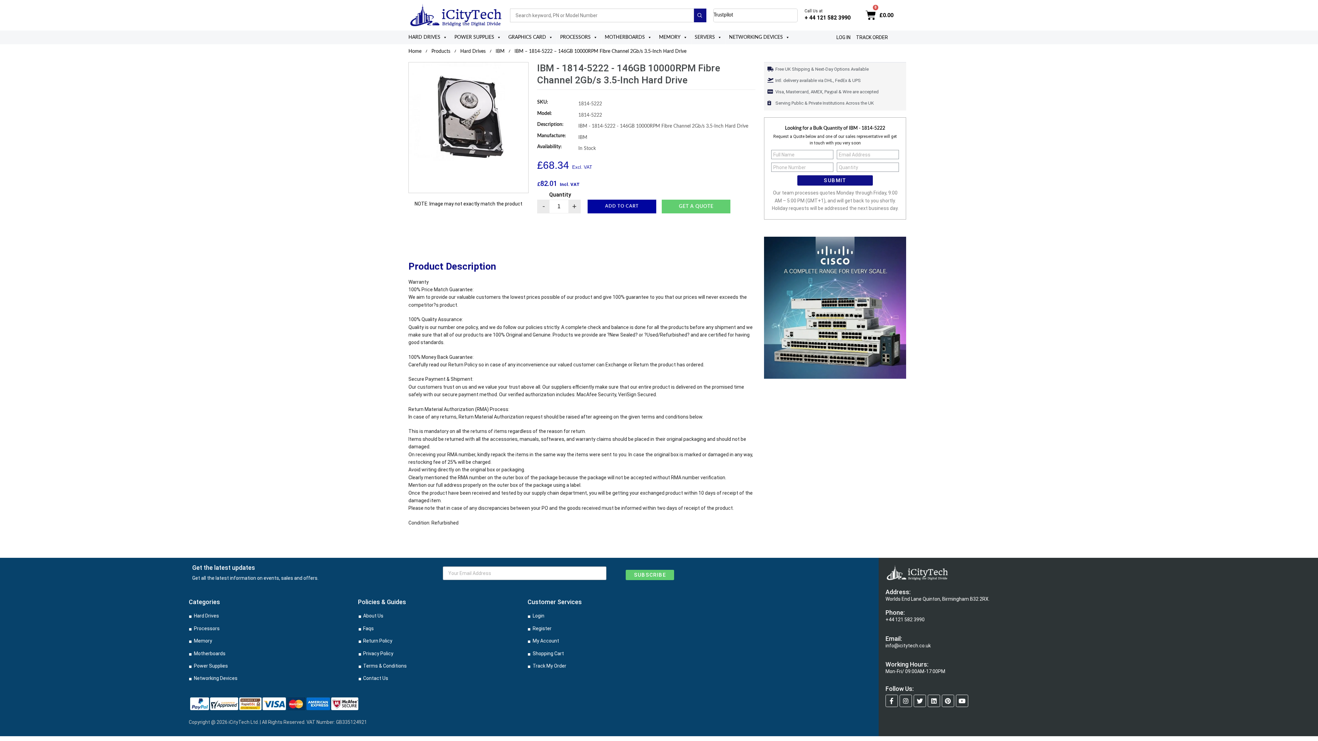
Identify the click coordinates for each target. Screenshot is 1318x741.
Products (440, 51)
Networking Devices (756, 37)
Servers (705, 37)
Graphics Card (527, 37)
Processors (575, 37)
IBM (500, 51)
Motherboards (625, 37)
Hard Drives (424, 37)
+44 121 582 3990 (905, 619)
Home (414, 51)
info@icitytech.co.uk (908, 645)
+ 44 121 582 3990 (828, 17)
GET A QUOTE (696, 206)
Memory (670, 37)
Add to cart (622, 206)
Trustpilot (723, 15)
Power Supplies (474, 37)
